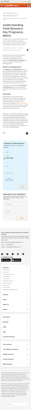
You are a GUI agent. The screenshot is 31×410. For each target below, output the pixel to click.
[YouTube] (18, 254)
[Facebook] (2, 254)
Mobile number (9, 173)
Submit (22, 187)
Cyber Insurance (6, 287)
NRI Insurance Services (8, 280)
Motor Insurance (6, 269)
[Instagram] (7, 254)
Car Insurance (6, 272)
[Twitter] (13, 254)
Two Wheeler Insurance (8, 274)
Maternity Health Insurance (10, 15)
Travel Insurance (6, 278)
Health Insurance (11, 13)
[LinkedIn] (23, 254)
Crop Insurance (6, 285)
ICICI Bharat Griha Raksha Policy (10, 289)
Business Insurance (7, 283)
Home (4, 13)
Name (7, 166)
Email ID (8, 211)
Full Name (8, 204)
